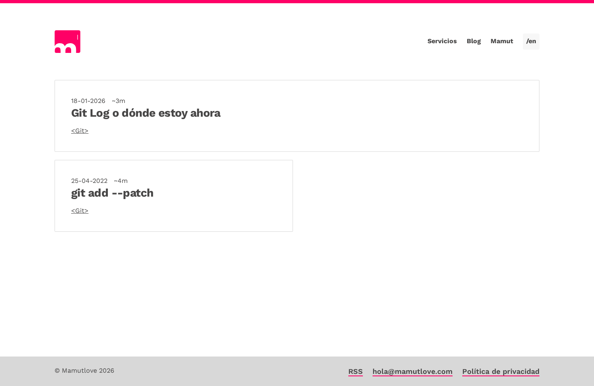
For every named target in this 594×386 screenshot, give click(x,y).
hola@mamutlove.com (413, 371)
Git (79, 130)
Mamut (502, 41)
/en (531, 41)
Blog (474, 41)
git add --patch (112, 192)
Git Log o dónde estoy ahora (146, 113)
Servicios (442, 41)
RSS (355, 371)
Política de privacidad (500, 371)
